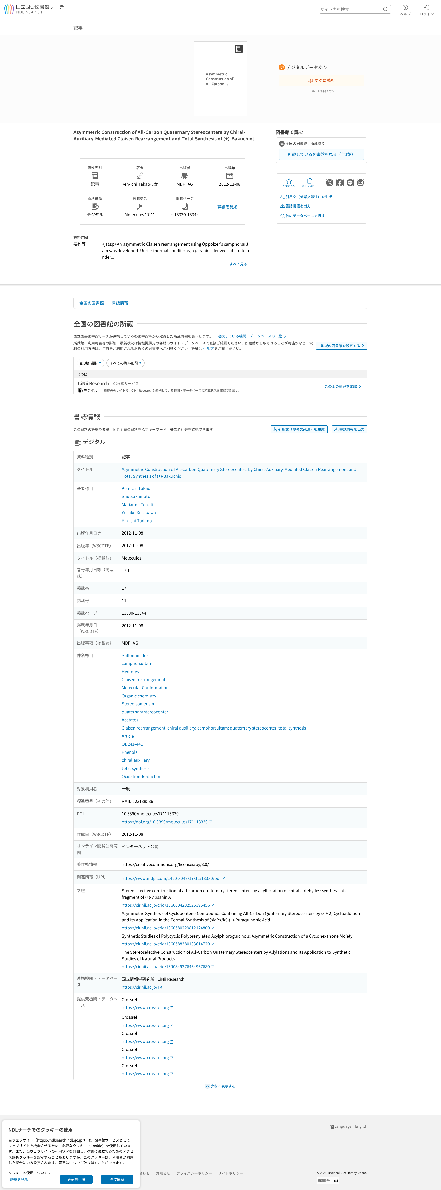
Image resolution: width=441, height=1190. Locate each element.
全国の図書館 (91, 303)
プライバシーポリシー (194, 1173)
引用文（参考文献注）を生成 (309, 196)
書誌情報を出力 (298, 205)
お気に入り (289, 186)
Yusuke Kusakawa (139, 512)
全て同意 (117, 1179)
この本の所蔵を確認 (341, 386)
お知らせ (163, 1173)
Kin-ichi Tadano (137, 520)
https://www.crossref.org (145, 1007)
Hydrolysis (131, 671)
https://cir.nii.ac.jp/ (139, 987)
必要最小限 (76, 1179)
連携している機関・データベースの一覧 (250, 335)
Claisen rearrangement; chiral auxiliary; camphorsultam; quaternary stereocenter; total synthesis (214, 728)
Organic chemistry (139, 696)
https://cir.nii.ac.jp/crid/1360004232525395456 (166, 905)
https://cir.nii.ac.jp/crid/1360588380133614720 (166, 944)
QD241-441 (132, 744)
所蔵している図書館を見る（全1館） (322, 154)
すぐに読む (324, 80)
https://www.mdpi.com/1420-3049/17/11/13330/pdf (171, 878)
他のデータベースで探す (305, 215)
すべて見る (238, 263)
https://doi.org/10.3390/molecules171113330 (165, 822)
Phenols (129, 752)
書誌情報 (120, 303)
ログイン (427, 13)
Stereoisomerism (138, 703)
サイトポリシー (230, 1173)
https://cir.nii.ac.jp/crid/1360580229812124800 (166, 928)
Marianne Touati (137, 504)
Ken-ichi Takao (136, 488)
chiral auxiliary (136, 760)
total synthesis (135, 768)
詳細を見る (227, 206)
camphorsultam (137, 663)
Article (128, 736)
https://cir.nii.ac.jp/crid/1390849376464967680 (166, 966)
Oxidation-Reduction (142, 776)
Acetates (130, 720)
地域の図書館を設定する (340, 345)
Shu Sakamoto (136, 496)
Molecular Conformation (145, 687)
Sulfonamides (135, 655)
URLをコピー (309, 186)
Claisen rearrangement (143, 679)
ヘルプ (405, 13)
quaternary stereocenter (145, 712)
